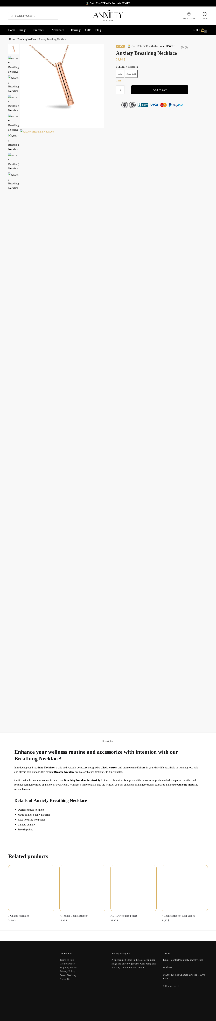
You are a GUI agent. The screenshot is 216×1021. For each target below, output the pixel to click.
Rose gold (131, 73)
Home (12, 39)
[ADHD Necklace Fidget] (133, 888)
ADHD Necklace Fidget (123, 915)
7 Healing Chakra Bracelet (73, 915)
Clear (118, 80)
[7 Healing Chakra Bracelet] (82, 888)
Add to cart (160, 90)
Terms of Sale (67, 960)
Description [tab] (108, 741)
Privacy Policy (67, 971)
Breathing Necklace (26, 39)
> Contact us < (170, 986)
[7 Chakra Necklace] (31, 888)
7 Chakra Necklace (18, 915)
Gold (120, 73)
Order (204, 18)
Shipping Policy (68, 967)
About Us (65, 979)
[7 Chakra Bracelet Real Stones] (185, 888)
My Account (189, 18)
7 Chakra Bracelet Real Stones (178, 915)
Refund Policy (67, 963)
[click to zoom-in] (62, 86)
